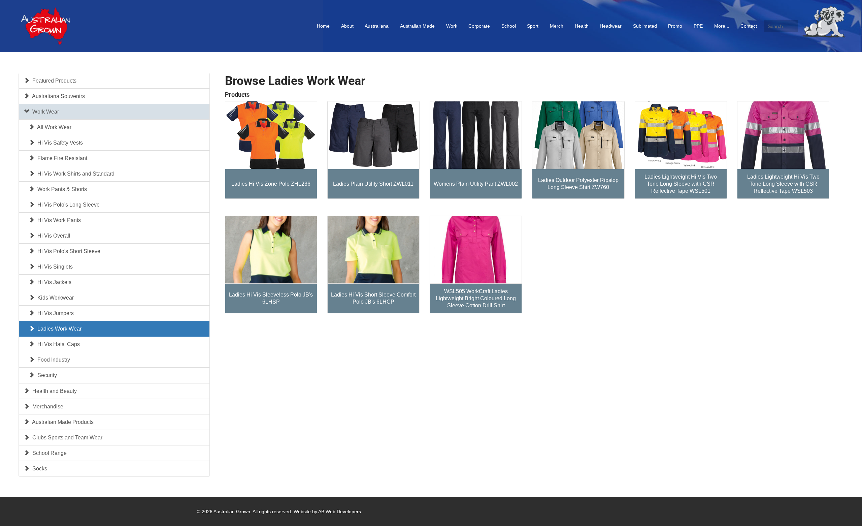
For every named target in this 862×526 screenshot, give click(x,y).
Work (451, 26)
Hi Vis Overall (53, 236)
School (508, 26)
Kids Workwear (55, 298)
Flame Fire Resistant (61, 158)
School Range (49, 453)
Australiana (377, 26)
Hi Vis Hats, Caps (58, 344)
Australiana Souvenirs (58, 96)
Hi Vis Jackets (53, 282)
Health (582, 26)
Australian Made (417, 26)
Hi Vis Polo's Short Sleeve (68, 251)
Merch (556, 26)
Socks (39, 468)
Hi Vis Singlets (54, 267)
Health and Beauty (54, 391)
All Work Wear (53, 127)
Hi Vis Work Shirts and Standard (75, 174)
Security (46, 375)
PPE (698, 26)
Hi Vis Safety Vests (59, 143)
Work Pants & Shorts (61, 189)
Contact (748, 26)
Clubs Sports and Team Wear (66, 437)
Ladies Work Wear (58, 329)
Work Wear (45, 112)
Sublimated (645, 26)
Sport (532, 26)
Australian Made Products (62, 422)
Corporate (479, 26)
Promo (675, 26)
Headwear (611, 26)
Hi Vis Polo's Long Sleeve (68, 205)
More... (721, 26)
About (347, 26)
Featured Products (53, 81)
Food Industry (53, 360)
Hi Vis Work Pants (58, 220)
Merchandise (47, 406)
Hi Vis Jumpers (55, 313)
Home (323, 26)
